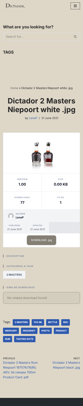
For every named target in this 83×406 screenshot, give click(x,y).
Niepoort (11, 330)
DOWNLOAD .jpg (41, 240)
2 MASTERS (14, 274)
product (61, 330)
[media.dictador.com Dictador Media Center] (15, 6)
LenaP (33, 118)
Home (14, 88)
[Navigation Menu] (75, 5)
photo (46, 330)
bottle (52, 322)
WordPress (39, 402)
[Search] (75, 36)
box (65, 322)
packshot (29, 330)
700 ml (38, 322)
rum (7, 339)
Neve (6, 402)
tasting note (24, 339)
